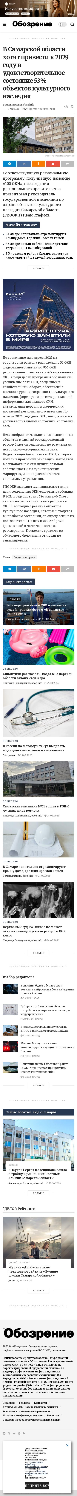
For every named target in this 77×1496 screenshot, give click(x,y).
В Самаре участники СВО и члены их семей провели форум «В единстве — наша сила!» (37, 609)
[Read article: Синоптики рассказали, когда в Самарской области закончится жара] (38, 647)
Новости (14, 599)
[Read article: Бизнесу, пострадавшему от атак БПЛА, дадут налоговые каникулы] (10, 1030)
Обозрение (9, 755)
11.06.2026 (54, 1183)
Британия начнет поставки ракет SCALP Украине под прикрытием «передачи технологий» (44, 1068)
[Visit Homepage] (32, 24)
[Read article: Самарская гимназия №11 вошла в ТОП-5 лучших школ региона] (38, 779)
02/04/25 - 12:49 (17, 109)
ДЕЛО (11, 1280)
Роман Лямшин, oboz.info (18, 104)
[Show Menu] (4, 24)
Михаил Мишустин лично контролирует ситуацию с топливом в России (47, 1047)
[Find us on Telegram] (4, 1433)
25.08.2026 (47, 619)
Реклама (24, 1402)
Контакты (40, 1402)
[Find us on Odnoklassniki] (19, 1433)
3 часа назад (30, 998)
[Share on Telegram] (9, 164)
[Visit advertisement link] (38, 8)
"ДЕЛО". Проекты (18, 1262)
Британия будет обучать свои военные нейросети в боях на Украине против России (47, 989)
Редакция (9, 1402)
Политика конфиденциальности (23, 1415)
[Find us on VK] (14, 1433)
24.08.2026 (52, 815)
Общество (10, 669)
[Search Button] (72, 24)
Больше (38, 268)
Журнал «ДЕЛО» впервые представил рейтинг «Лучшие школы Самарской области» (33, 1271)
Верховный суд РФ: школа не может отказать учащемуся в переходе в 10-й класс (34, 931)
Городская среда (24, 557)
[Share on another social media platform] (67, 164)
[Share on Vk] (24, 164)
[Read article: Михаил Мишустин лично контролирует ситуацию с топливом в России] (10, 1046)
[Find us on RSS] (24, 1433)
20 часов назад (32, 1019)
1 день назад (31, 1035)
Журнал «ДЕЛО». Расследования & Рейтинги (30, 1407)
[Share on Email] (53, 164)
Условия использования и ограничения (26, 1411)
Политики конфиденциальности (36, 1472)
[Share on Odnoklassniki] (38, 164)
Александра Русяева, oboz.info (26, 1183)
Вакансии (53, 1415)
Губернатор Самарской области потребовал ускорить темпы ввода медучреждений (45, 1010)
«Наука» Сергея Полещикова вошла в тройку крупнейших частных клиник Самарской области (37, 1174)
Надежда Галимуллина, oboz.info (22, 683)
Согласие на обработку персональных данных (31, 1419)
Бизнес (13, 1165)
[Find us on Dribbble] (9, 1433)
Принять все (37, 1486)
